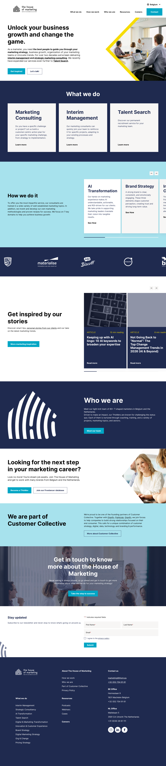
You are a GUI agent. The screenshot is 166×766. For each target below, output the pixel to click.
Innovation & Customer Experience (31, 726)
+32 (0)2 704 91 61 (117, 682)
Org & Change (22, 738)
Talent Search (22, 718)
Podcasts (66, 705)
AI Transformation (24, 713)
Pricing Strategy (23, 742)
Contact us (113, 671)
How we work (92, 12)
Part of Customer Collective (75, 686)
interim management (19, 58)
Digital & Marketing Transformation (32, 722)
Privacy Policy (68, 690)
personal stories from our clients (42, 328)
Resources (125, 12)
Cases (64, 713)
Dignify (111, 517)
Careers (138, 12)
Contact (154, 12)
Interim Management (25, 705)
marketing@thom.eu (117, 678)
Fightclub (119, 517)
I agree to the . (98, 638)
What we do (76, 12)
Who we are (109, 12)
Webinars (66, 709)
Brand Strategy (22, 730)
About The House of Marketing (76, 671)
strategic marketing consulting (50, 58)
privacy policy (103, 638)
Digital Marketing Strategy (28, 734)
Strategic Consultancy (26, 709)
